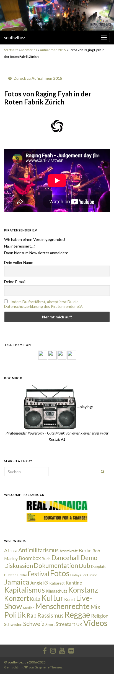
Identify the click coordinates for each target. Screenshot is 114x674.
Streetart (65, 624)
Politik (15, 614)
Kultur (52, 598)
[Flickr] (71, 354)
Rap (32, 615)
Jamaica (16, 582)
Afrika (10, 550)
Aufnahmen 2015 (53, 50)
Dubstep (10, 575)
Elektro (22, 575)
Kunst (69, 599)
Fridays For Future (83, 575)
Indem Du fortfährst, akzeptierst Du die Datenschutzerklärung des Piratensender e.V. (43, 304)
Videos (95, 623)
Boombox (30, 558)
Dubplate (98, 566)
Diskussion (18, 565)
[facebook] (45, 650)
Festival (38, 574)
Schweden (13, 624)
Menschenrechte (62, 606)
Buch (46, 558)
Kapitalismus (24, 589)
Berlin (85, 550)
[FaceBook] (42, 354)
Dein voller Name (18, 262)
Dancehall (65, 557)
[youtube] (62, 650)
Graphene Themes (49, 667)
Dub (84, 565)
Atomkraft (68, 550)
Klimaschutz (56, 591)
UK (79, 624)
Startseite (11, 50)
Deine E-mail (14, 281)
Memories (29, 50)
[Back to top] (101, 661)
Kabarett (57, 583)
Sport (50, 624)
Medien (29, 608)
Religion (99, 616)
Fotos (59, 573)
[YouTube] (62, 354)
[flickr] (71, 650)
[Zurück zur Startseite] (57, 15)
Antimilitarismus (38, 550)
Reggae (77, 614)
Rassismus (50, 615)
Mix (95, 606)
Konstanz (83, 589)
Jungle (36, 582)
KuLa (35, 599)
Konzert (16, 598)
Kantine (74, 583)
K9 (45, 582)
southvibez (14, 37)
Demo (89, 557)
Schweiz (34, 623)
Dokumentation (56, 565)
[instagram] (52, 354)
